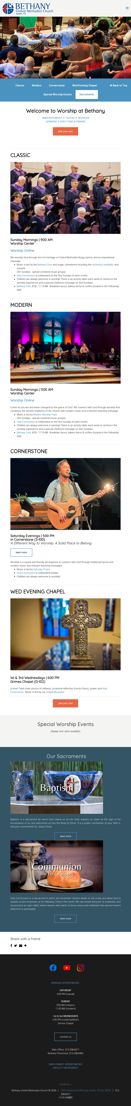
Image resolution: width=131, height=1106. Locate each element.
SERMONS (51, 121)
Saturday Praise (41, 569)
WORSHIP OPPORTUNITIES (65, 983)
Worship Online (22, 250)
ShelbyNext (65, 1097)
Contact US (65, 1036)
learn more (65, 836)
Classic (19, 85)
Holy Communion (26, 275)
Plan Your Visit (65, 131)
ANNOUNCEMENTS (52, 117)
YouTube (70, 117)
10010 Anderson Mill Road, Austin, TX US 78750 (86, 1090)
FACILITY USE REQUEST (65, 1067)
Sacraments (86, 94)
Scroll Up (64, 1084)
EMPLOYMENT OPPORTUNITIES (65, 1064)
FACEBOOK (83, 117)
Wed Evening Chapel (84, 85)
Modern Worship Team (45, 414)
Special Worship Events (57, 94)
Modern (36, 85)
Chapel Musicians (55, 692)
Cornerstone (57, 85)
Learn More (21, 552)
